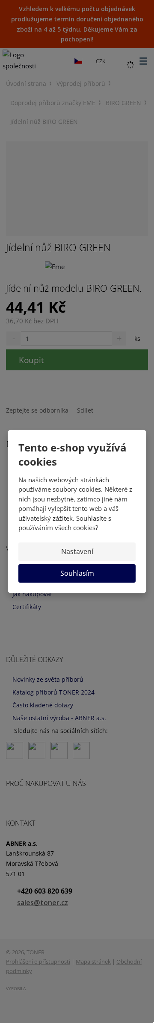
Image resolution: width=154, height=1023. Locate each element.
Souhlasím (77, 573)
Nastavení (77, 551)
